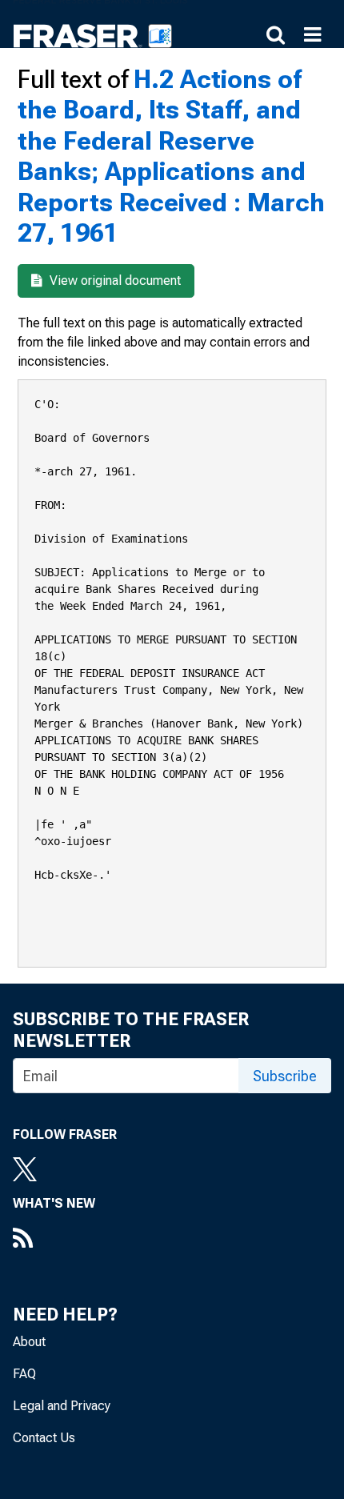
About (29, 1341)
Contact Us (44, 1437)
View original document (113, 280)
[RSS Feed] (54, 1239)
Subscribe (285, 1076)
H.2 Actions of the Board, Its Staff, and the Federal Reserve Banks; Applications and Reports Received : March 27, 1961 (171, 156)
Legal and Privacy (61, 1405)
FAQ (24, 1373)
